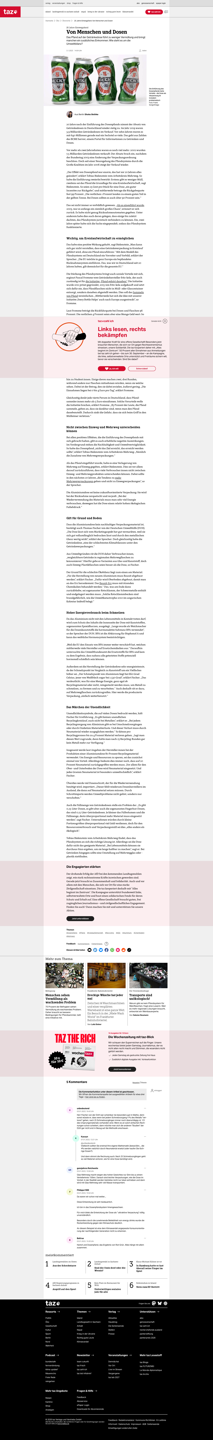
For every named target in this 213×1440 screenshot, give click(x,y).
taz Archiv (144, 1374)
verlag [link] (47, 3)
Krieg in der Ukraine (86, 1334)
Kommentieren (84, 944)
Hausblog (112, 1322)
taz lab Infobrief (84, 1373)
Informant (113, 1424)
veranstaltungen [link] (58, 3)
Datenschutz (124, 1424)
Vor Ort (111, 1365)
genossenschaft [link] (148, 3)
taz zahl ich (145, 1326)
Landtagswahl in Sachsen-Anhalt (89, 1324)
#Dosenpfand (71, 933)
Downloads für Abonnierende (90, 1409)
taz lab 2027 (113, 1377)
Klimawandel (83, 1341)
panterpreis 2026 (148, 1337)
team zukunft (83, 1361)
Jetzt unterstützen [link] (80, 918)
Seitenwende (153, 1424)
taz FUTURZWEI (147, 1366)
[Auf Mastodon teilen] (95, 950)
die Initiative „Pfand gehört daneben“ (106, 281)
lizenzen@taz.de (63, 1424)
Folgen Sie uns (144, 1303)
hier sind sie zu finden (95, 1097)
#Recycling (109, 933)
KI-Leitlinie (161, 1420)
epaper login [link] (161, 3)
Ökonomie (66, 21)
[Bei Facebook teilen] (106, 950)
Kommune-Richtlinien (146, 1420)
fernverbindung (52, 1365)
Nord (47, 1341)
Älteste (144, 1082)
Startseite (49, 21)
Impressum (136, 1424)
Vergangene (114, 1373)
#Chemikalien (139, 933)
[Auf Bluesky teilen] (101, 950)
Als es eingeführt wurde (130, 205)
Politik (48, 1318)
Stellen (111, 1330)
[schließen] (165, 321)
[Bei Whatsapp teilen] (112, 950)
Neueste (136, 1082)
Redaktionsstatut (127, 1420)
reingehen (50, 1381)
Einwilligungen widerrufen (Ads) (122, 1428)
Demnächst (113, 1361)
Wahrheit (49, 1345)
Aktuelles (112, 1318)
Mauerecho (50, 1373)
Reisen (48, 1398)
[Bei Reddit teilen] (123, 950)
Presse (111, 1334)
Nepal (79, 1330)
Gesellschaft (51, 1326)
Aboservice (82, 1401)
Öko (57, 21)
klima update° (51, 1369)
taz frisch (81, 1365)
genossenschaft (147, 1322)
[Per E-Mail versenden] (89, 950)
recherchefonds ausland (151, 1330)
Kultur (48, 1330)
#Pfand (82, 933)
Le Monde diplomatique (151, 1370)
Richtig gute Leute (85, 1337)
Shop (47, 1406)
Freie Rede (50, 1377)
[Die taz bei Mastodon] (154, 1305)
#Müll (118, 933)
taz (52, 1303)
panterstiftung (146, 1334)
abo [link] (138, 3)
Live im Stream (115, 1369)
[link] (48, 12)
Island (79, 1318)
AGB (144, 1424)
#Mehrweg (70, 936)
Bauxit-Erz (105, 583)
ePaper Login (83, 1405)
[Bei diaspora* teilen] (118, 950)
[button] (166, 12)
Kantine (49, 1402)
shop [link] (69, 3)
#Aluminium (127, 933)
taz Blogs (144, 1362)
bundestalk (50, 1361)
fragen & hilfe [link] (77, 3)
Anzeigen (49, 1410)
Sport (48, 1334)
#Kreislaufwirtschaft (95, 933)
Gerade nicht (156, 321)
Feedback (81, 1397)
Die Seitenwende (116, 1326)
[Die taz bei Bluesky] (160, 1305)
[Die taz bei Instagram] (166, 1305)
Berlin (48, 1337)
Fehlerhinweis (97, 944)
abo (141, 1318)
